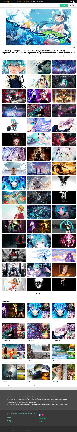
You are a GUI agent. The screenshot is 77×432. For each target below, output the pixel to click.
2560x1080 (8, 413)
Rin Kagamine (60, 55)
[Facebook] (39, 415)
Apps (7, 423)
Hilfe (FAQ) (40, 421)
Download (64, 5)
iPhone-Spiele (9, 417)
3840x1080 (12, 413)
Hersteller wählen (41, 417)
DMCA (28, 430)
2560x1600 (8, 414)
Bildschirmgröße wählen (42, 418)
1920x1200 (25, 413)
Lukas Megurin (52, 55)
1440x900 (16, 413)
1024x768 (29, 413)
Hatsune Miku (27, 55)
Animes (15, 55)
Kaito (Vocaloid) (35, 55)
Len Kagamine (44, 55)
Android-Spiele (9, 416)
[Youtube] (42, 415)
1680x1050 (21, 413)
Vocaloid (21, 55)
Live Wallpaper (9, 420)
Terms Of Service (23, 430)
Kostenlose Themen (10, 421)
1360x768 (32, 413)
